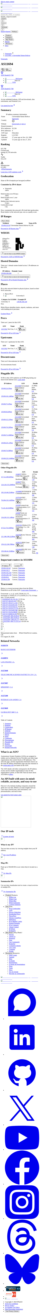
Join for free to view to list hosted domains (16, 277)
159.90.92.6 (5, 412)
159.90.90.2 (5, 577)
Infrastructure (5, 165)
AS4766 (18, 535)
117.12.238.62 (5, 477)
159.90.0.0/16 (5, 225)
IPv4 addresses (6, 128)
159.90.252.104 (6, 458)
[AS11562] (6, 621)
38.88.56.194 (12, 614)
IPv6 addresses (6, 131)
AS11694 (18, 386)
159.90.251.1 (5, 443)
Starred (8, 31)
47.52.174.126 (6, 528)
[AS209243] (6, 599)
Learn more (21, 380)
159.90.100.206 (6, 273)
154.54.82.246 (13, 610)
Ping (10, 388)
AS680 (18, 513)
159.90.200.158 (6, 575)
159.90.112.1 (5, 419)
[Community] (22, 1002)
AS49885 (19, 491)
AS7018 (18, 497)
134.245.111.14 (6, 517)
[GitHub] (22, 1073)
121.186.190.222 (6, 536)
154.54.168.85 (13, 612)
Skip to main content (7, 2)
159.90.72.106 (6, 435)
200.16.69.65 (15, 616)
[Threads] (22, 1237)
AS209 (18, 505)
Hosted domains (6, 126)
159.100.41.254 (6, 551)
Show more (5, 463)
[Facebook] (22, 1167)
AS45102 (19, 525)
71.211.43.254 (5, 508)
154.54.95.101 (13, 605)
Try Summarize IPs (9, 891)
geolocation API (8, 765)
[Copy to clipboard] (3, 69)
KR (33, 539)
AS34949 (19, 549)
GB (33, 547)
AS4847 (18, 482)
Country (3, 120)
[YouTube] (22, 1138)
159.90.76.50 (5, 450)
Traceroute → (33, 590)
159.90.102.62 (6, 568)
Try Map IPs (7, 873)
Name (3, 116)
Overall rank (5, 150)
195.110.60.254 (6, 492)
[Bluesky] (22, 1269)
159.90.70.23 (5, 427)
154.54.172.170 (13, 608)
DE (33, 495)
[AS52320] (6, 616)
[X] (22, 1108)
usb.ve (23, 124)
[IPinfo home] (20, 9)
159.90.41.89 (5, 579)
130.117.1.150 (12, 603)
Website (3, 124)
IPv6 (7, 221)
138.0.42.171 (15, 619)
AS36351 (19, 542)
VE (33, 407)
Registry (4, 135)
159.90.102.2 (5, 570)
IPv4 (3, 221)
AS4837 (18, 474)
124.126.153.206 (6, 485)
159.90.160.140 (22, 302)
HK (33, 531)
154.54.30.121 (13, 606)
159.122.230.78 (6, 544)
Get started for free (7, 106)
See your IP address (9, 855)
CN (33, 480)
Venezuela (15, 119)
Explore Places (5, 314)
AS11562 (4, 329)
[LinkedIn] (22, 1037)
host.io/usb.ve (16, 124)
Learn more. (25, 590)
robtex (11, 774)
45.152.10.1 (14, 599)
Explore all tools (8, 836)
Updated (4, 140)
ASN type (4, 133)
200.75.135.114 (15, 621)
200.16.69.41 (14, 617)
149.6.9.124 (12, 601)
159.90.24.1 (5, 388)
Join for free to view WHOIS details (14, 254)
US (33, 391)
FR (37, 553)
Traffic (3, 157)
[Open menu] (1, 49)
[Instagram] (22, 1202)
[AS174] (5, 601)
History (3, 31)
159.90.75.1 (5, 404)
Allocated (4, 137)
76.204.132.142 (6, 500)
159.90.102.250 (6, 573)
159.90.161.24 (6, 396)
